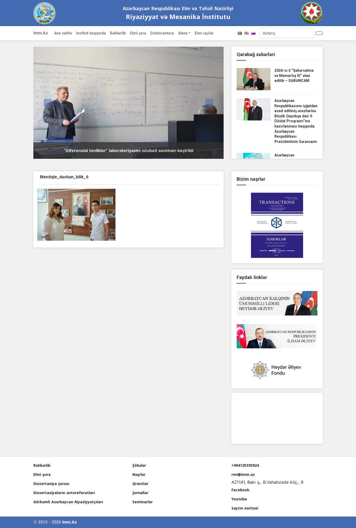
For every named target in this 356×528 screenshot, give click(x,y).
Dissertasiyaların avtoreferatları (64, 492)
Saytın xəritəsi (244, 508)
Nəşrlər (138, 474)
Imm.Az (40, 33)
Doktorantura (162, 33)
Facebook (240, 489)
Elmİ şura (138, 33)
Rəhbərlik (42, 465)
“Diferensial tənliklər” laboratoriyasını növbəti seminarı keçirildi (128, 150)
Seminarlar (142, 501)
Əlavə (182, 33)
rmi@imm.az (243, 474)
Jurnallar (140, 492)
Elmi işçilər (204, 33)
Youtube (239, 498)
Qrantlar (140, 483)
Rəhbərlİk (118, 33)
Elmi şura (42, 474)
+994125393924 (245, 465)
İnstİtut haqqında (91, 33)
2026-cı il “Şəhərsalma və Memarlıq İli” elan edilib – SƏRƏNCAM (294, 75)
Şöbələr (139, 465)
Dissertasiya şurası (51, 483)
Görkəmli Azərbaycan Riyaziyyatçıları (68, 501)
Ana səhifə (63, 33)
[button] (47, 103)
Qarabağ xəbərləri (256, 54)
